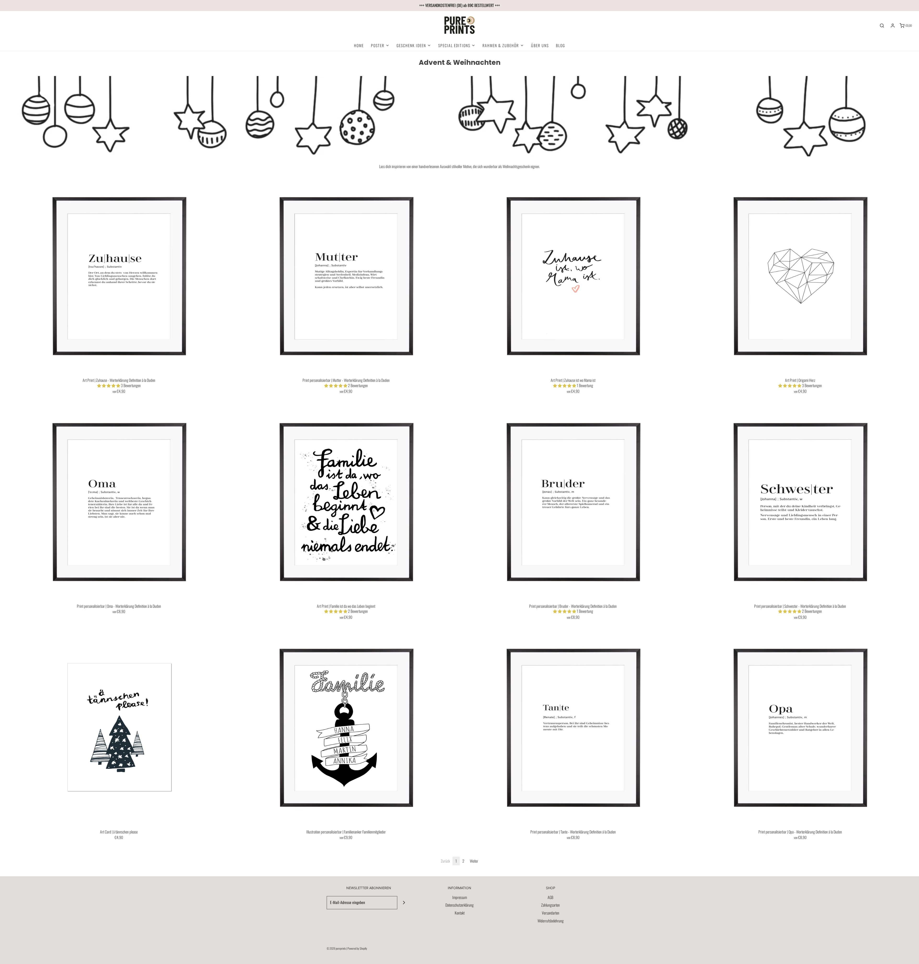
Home (359, 45)
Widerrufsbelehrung (551, 921)
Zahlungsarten (550, 905)
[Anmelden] (893, 25)
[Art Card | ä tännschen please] (119, 727)
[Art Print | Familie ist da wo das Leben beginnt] (346, 501)
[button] (109, 385)
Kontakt (460, 913)
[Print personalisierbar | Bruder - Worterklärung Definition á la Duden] (573, 501)
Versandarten (550, 913)
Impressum (459, 897)
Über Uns (540, 45)
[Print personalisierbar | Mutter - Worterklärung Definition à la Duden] (346, 275)
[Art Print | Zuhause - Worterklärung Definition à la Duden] (119, 275)
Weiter (474, 861)
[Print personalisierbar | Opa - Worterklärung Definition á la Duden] (800, 727)
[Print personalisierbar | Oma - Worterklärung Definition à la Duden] (119, 501)
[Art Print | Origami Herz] (800, 275)
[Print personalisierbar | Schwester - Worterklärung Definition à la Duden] (800, 501)
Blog (560, 45)
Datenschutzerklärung (459, 905)
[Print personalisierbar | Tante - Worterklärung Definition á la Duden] (573, 727)
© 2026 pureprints (336, 948)
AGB (550, 897)
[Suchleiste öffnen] (882, 25)
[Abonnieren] (403, 902)
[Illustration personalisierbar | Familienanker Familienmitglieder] (346, 727)
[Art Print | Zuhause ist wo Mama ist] (573, 275)
